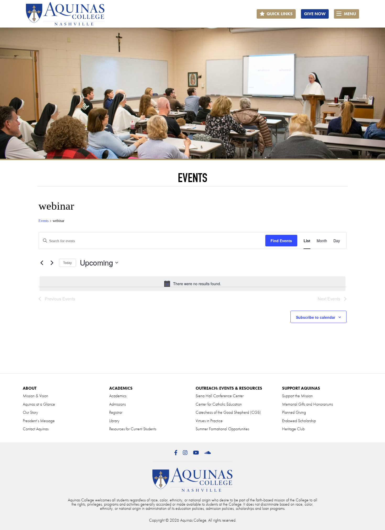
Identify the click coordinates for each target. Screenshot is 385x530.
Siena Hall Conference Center (220, 396)
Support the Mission (297, 396)
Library (114, 420)
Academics (117, 396)
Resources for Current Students (132, 429)
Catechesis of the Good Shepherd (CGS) (228, 412)
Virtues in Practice (209, 420)
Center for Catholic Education (219, 404)
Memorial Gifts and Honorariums (307, 404)
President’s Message (39, 420)
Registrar (115, 412)
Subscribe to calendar (315, 317)
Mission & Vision (35, 396)
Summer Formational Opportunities (222, 429)
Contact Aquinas (35, 429)
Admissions (117, 404)
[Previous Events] (41, 262)
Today (67, 262)
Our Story (30, 412)
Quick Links (279, 14)
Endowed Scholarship (299, 420)
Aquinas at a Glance (39, 404)
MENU (349, 14)
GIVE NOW (315, 14)
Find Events (281, 240)
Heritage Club (293, 429)
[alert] (192, 283)
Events (43, 221)
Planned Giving (294, 412)
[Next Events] (52, 262)
